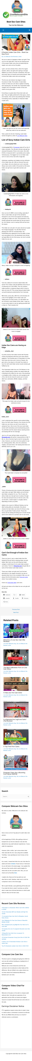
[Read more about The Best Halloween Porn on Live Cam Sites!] (16, 657)
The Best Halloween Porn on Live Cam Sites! (15, 668)
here (15, 872)
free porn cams (24, 577)
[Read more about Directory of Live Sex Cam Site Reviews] (16, 630)
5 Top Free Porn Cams (11, 746)
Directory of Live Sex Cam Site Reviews (14, 640)
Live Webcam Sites (22, 135)
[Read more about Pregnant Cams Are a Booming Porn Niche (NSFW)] (16, 762)
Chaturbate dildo (11, 582)
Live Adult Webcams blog (9, 643)
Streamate (17, 147)
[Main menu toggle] (3, 30)
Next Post (16, 612)
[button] (29, 30)
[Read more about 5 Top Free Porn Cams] (16, 736)
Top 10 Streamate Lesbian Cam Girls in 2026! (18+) (15, 946)
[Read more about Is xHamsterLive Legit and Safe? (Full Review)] (16, 709)
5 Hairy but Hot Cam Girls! (12, 693)
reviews (13, 863)
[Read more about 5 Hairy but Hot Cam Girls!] (16, 684)
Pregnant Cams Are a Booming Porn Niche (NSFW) (14, 773)
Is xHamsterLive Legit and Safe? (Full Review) (14, 720)
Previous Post (16, 609)
